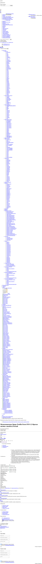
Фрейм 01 (8, 257)
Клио (7, 69)
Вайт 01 (7, 399)
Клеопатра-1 (10, 322)
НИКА (8, 108)
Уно (7, 118)
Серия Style (9, 240)
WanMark (4, 304)
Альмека (8, 56)
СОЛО (8, 103)
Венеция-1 (9, 376)
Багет (7, 140)
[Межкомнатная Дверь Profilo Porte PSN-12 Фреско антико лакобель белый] (15, 421)
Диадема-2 (8, 186)
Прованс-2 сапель (10, 230)
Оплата (3, 16)
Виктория (8, 163)
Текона (3, 27)
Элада (8, 181)
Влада (8, 164)
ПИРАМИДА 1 (9, 136)
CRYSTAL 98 (9, 127)
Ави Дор (4, 25)
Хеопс (8, 93)
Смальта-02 (8, 245)
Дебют (8, 106)
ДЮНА (8, 97)
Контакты (4, 19)
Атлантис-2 (9, 60)
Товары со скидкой (5, 508)
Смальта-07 (8, 250)
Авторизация (33, 18)
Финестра (8, 180)
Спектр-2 (8, 178)
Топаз (8, 202)
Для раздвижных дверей (11, 273)
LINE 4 (8, 128)
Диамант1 (8, 169)
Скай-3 (8, 116)
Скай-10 (8, 114)
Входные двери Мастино (11, 265)
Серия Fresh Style (10, 238)
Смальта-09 (8, 252)
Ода (7, 146)
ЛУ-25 (8, 74)
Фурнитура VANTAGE (6, 34)
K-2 (7, 53)
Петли (8, 269)
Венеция (8, 63)
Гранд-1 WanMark (10, 144)
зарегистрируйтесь (15, 488)
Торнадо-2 (8, 88)
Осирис (8, 82)
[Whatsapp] (2, 521)
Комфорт (4, 26)
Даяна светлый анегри (10, 215)
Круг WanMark (9, 145)
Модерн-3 (8, 197)
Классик (8, 170)
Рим (7, 109)
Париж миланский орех (11, 223)
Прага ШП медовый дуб (11, 224)
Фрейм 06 (8, 262)
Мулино (8, 243)
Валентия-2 (9, 61)
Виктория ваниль (10, 212)
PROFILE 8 (9, 122)
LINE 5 (8, 129)
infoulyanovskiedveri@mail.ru (8, 519)
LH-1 (7, 54)
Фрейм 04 (8, 260)
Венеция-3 (8, 160)
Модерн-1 (8, 195)
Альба (8, 159)
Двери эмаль (8, 20)
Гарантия (4, 14)
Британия (8, 141)
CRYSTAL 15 (9, 120)
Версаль (8, 162)
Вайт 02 (8, 242)
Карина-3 (8, 190)
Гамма (8, 143)
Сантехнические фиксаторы (11, 271)
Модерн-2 (8, 196)
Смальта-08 (8, 251)
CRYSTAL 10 (9, 123)
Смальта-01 (8, 244)
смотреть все (11, 42)
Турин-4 (8, 205)
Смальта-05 (8, 248)
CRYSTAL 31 (9, 124)
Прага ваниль (9, 225)
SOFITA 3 (8, 134)
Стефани (8, 117)
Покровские (4, 408)
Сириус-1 (8, 200)
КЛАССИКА (9, 99)
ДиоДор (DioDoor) (5, 32)
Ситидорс (4, 30)
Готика (8, 165)
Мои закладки (4, 513)
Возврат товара (5, 506)
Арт (7, 58)
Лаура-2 (8, 78)
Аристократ (9, 139)
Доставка (4, 17)
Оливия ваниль (9, 220)
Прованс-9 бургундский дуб (11, 234)
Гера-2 (8, 64)
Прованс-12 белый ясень (11, 227)
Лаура (8, 77)
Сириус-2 (8, 201)
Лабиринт (8, 387)
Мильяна (6, 209)
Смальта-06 (8, 249)
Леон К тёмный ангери (11, 217)
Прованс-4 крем (9, 231)
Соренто (8, 176)
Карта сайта (4, 507)
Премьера (8, 147)
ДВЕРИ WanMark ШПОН (11, 105)
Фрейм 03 (8, 259)
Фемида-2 (8, 92)
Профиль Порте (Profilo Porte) (7, 24)
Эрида (8, 94)
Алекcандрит (10, 349)
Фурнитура (4, 409)
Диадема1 (8, 166)
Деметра (8, 66)
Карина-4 (8, 191)
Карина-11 (8, 189)
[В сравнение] (5, 438)
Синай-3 (8, 85)
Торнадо (8, 87)
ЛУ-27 (8, 75)
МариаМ (3, 21)
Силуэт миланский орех (11, 235)
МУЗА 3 (8, 135)
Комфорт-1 (8, 193)
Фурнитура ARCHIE (6, 35)
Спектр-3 (8, 179)
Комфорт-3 (9, 360)
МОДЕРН (8, 100)
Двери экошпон (5, 33)
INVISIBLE (9, 121)
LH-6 (6, 310)
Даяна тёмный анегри (10, 216)
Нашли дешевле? (3, 434)
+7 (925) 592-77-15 (6, 518)
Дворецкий (4, 29)
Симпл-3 (8, 111)
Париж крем (9, 222)
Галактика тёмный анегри (11, 213)
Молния (8, 198)
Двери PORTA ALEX (9, 17)
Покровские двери (5, 23)
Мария (7, 333)
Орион (8, 81)
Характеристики (5, 446)
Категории (4, 50)
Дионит (8, 187)
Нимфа (8, 80)
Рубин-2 (8, 199)
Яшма (8, 207)
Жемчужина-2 (9, 188)
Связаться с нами (5, 505)
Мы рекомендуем (5, 285)
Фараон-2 (8, 91)
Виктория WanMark (10, 142)
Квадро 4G (8, 52)
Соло (7, 175)
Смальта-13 (8, 255)
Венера (8, 62)
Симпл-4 (8, 112)
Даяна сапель (9, 214)
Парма (8, 173)
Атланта (8, 96)
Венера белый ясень (10, 211)
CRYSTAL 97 (9, 126)
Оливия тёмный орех (10, 221)
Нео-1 (8, 79)
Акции (3, 413)
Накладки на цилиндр (10, 268)
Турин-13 (8, 204)
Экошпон (4, 286)
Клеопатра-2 (9, 68)
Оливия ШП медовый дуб (11, 219)
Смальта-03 (8, 246)
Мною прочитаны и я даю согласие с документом (7, 545)
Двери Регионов (5, 28)
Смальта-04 (8, 247)
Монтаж (3, 15)
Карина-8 (8, 192)
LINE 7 (8, 131)
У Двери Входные (8, 263)
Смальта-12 (8, 254)
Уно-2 (8, 152)
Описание (4, 445)
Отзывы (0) (4, 447)
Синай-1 (8, 83)
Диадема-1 (8, 185)
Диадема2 (8, 167)
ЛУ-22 (8, 72)
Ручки (8, 270)
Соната (8, 150)
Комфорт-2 (8, 194)
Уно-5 (8, 155)
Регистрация (33, 17)
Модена (7, 388)
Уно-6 (8, 156)
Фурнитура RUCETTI (6, 37)
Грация (8, 65)
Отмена (36, 546)
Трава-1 (8, 89)
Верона (8, 161)
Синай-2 (8, 84)
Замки (8, 267)
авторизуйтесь (7, 488)
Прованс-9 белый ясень (11, 233)
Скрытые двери (5, 31)
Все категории (8, 16)
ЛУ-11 (8, 70)
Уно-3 (8, 153)
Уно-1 (8, 151)
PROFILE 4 (9, 133)
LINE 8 (8, 132)
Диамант (8, 168)
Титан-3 (8, 86)
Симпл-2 (8, 110)
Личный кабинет (5, 511)
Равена (8, 174)
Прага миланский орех (11, 226)
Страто (8, 256)
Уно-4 (8, 154)
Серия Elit (8, 237)
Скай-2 (8, 115)
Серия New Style (9, 239)
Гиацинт (8, 184)
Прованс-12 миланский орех (12, 228)
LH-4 (6, 309)
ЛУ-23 (8, 73)
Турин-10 (8, 203)
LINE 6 (8, 130)
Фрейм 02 (8, 258)
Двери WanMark (9, 18)
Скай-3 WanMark (9, 149)
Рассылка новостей (5, 514)
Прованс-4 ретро (9, 232)
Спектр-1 (8, 177)
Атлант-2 (8, 59)
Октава (8, 172)
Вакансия (4, 18)
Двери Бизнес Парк (9, 19)
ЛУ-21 (8, 71)
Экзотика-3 (9, 372)
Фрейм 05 (8, 261)
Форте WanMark (9, 157)
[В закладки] (4, 438)
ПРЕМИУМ (9, 102)
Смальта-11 (8, 253)
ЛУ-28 (8, 76)
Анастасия (8, 57)
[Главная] (2, 415)
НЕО (7, 101)
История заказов (5, 512)
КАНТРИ (8, 98)
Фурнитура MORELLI (6, 36)
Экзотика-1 (9, 371)
